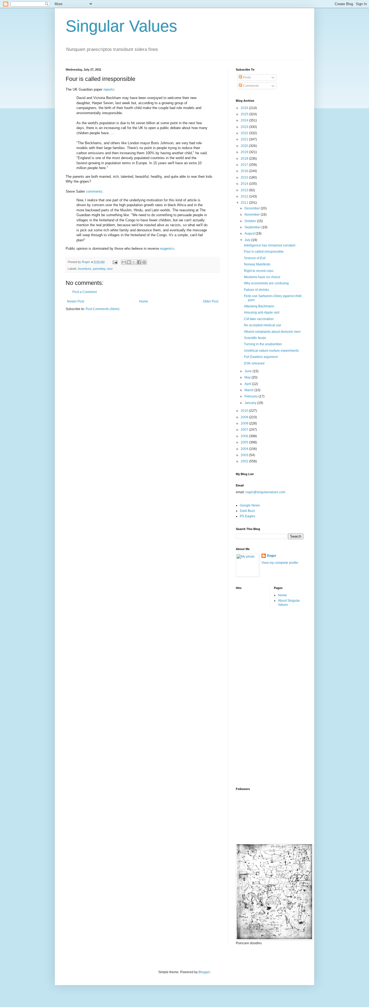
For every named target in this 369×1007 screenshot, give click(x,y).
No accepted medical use (262, 325)
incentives (84, 268)
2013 (245, 190)
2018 (245, 158)
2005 (245, 442)
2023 (245, 127)
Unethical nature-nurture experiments (271, 351)
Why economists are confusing (266, 283)
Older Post (210, 301)
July (247, 240)
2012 (245, 196)
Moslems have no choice (262, 277)
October (250, 221)
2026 (245, 108)
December (252, 208)
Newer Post (75, 301)
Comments (250, 86)
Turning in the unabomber (263, 344)
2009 (245, 417)
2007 (245, 430)
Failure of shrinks (256, 290)
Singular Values (121, 26)
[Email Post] (114, 262)
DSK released (254, 363)
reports (108, 89)
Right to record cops (258, 271)
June (248, 371)
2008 (245, 423)
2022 (245, 133)
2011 (245, 203)
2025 (245, 114)
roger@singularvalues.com (265, 492)
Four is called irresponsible (264, 252)
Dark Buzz (247, 511)
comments (94, 191)
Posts (246, 77)
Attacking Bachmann (259, 306)
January (250, 403)
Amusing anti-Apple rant (261, 312)
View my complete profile (279, 563)
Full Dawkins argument (261, 357)
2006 (245, 436)
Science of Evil (255, 258)
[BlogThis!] (129, 262)
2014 (245, 184)
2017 (245, 165)
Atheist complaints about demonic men (272, 332)
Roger (271, 556)
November (252, 214)
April (248, 384)
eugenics (167, 248)
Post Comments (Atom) (102, 309)
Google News (250, 505)
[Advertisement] (257, 697)
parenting (99, 268)
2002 (245, 461)
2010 (245, 411)
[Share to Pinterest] (144, 262)
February (251, 396)
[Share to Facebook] (139, 262)
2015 (245, 177)
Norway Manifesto (257, 264)
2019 (245, 152)
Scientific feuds (255, 338)
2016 (245, 171)
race (110, 268)
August (250, 233)
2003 (245, 455)
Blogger (204, 972)
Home (143, 301)
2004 (245, 449)
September (252, 227)
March (249, 390)
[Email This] (123, 262)
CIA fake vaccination (259, 319)
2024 (245, 120)
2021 (245, 139)
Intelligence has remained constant (269, 245)
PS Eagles (247, 516)
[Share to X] (134, 262)
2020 (245, 146)
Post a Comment (84, 292)
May (247, 377)
